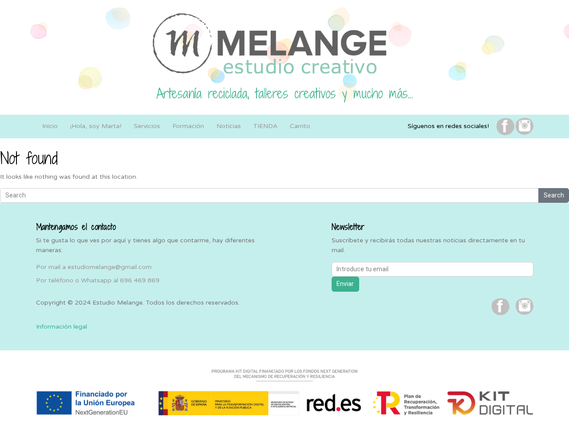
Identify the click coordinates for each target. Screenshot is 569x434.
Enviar (345, 283)
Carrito (300, 126)
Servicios (147, 126)
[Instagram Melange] (524, 126)
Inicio (50, 126)
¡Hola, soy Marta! (95, 126)
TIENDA (265, 126)
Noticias (228, 126)
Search (554, 195)
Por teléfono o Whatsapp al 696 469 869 (98, 280)
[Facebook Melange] (505, 126)
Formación (188, 126)
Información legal (61, 326)
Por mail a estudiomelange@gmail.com (94, 267)
